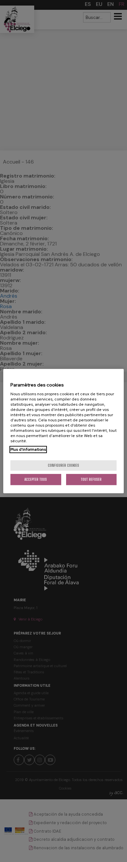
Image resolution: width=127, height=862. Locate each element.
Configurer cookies (63, 465)
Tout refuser (91, 479)
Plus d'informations (28, 449)
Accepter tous (35, 479)
